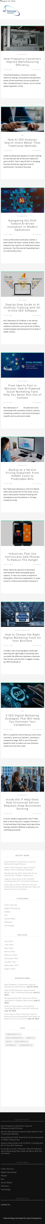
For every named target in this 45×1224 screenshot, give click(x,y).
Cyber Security (10, 905)
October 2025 (10, 962)
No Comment (37, 69)
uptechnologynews (34, 1218)
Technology (22, 54)
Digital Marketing (22, 630)
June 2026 (9, 945)
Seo (22, 135)
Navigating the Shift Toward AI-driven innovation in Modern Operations (20, 874)
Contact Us (5, 1204)
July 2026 (8, 941)
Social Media (22, 381)
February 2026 (10, 955)
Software (23, 300)
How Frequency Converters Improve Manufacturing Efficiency (20, 863)
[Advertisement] (22, 1070)
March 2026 (9, 951)
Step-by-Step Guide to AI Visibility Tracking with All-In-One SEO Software (21, 880)
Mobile (22, 549)
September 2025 (11, 965)
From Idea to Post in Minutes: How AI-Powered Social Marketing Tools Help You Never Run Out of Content (22, 887)
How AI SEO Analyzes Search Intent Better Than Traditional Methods (19, 868)
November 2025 (11, 958)
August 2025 (10, 969)
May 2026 (8, 948)
